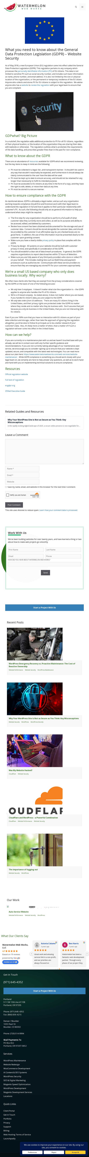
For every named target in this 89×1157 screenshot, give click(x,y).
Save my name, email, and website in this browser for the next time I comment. (42, 487)
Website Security (30, 670)
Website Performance (16, 670)
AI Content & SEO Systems (15, 1072)
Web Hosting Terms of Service (17, 1134)
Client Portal (9, 1110)
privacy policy (48, 240)
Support (7, 1126)
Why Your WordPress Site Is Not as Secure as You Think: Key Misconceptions (37, 421)
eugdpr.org (10, 385)
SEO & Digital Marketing (14, 1080)
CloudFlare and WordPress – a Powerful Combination (33, 817)
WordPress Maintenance (46, 670)
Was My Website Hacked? (20, 770)
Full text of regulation (14, 380)
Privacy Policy (60, 584)
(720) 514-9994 (17, 1033)
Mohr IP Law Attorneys (48, 943)
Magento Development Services (17, 1092)
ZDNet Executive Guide (15, 391)
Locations (7, 1096)
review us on (9, 962)
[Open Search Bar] (76, 6)
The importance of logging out (23, 869)
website (24, 85)
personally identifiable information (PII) (35, 71)
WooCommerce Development (16, 1068)
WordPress (25, 722)
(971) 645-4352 (13, 982)
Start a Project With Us (44, 607)
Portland (7, 999)
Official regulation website (16, 374)
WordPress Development (14, 1088)
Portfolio (7, 1118)
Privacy (6, 1122)
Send (45, 572)
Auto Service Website (19, 911)
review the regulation (40, 85)
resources (33, 161)
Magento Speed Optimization (16, 1084)
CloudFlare (12, 774)
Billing (6, 1130)
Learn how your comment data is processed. (58, 510)
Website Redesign (11, 1064)
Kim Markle (74, 943)
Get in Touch (9, 1114)
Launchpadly (9, 1138)
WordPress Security (37, 722)
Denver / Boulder (11, 1021)
